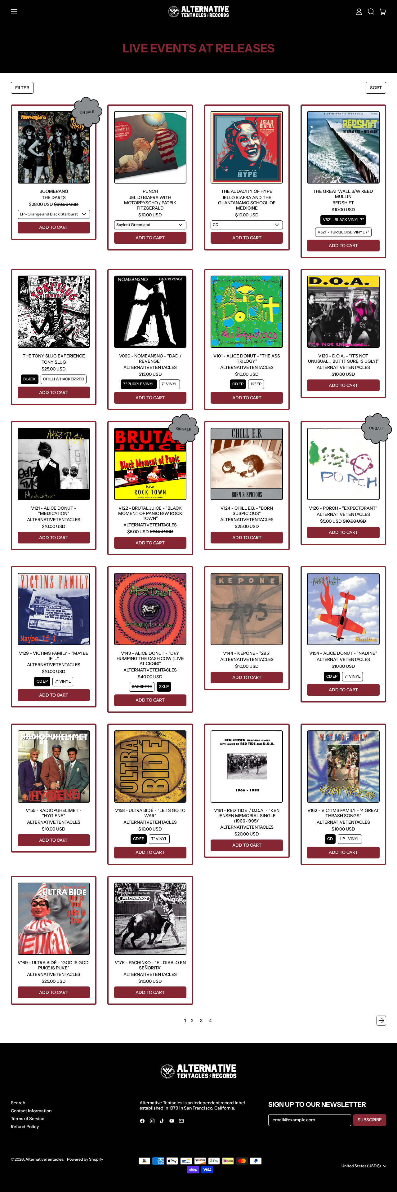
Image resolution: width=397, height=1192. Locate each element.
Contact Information (31, 1111)
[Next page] (381, 1021)
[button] (371, 11)
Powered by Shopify (85, 1159)
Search (18, 1103)
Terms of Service (27, 1118)
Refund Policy (25, 1126)
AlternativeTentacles (44, 1159)
